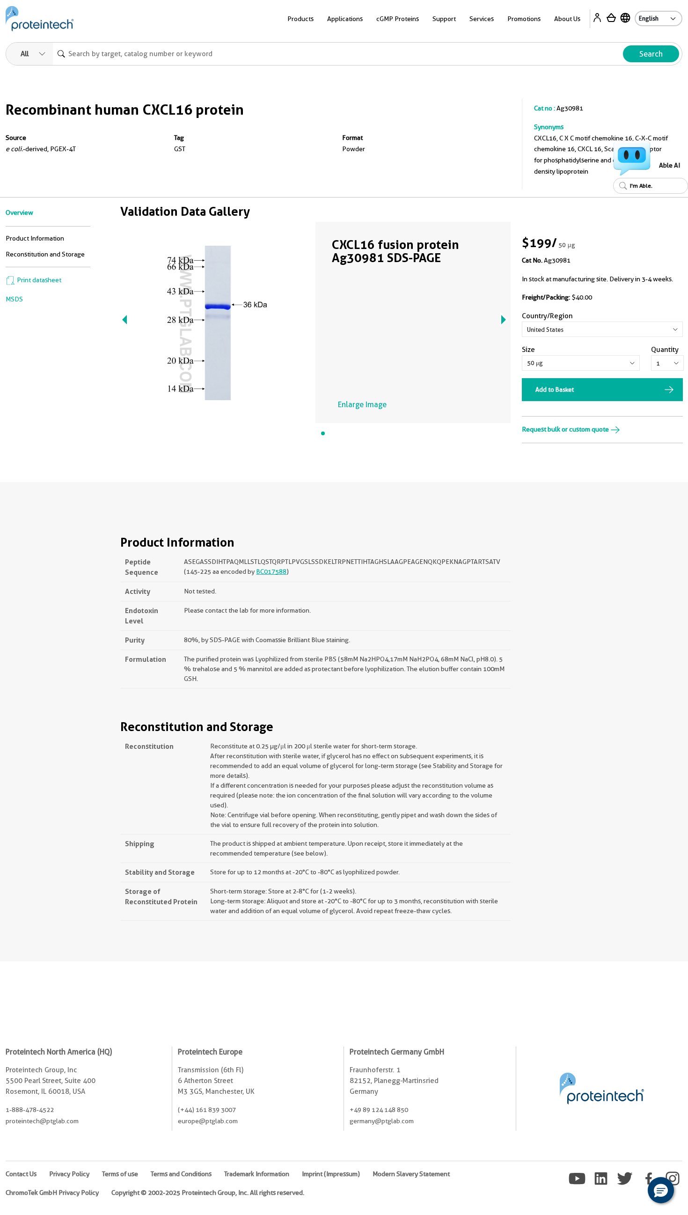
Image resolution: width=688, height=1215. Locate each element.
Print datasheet (38, 280)
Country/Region (547, 316)
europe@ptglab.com (208, 1121)
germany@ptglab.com (382, 1121)
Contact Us (21, 1174)
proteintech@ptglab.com (42, 1121)
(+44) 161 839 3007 (207, 1109)
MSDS (14, 299)
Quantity (665, 349)
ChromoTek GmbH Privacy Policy (52, 1192)
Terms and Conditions (181, 1174)
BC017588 (271, 571)
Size (528, 349)
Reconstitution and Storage (45, 254)
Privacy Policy (69, 1174)
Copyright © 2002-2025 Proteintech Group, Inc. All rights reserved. (207, 1192)
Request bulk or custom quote (566, 429)
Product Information (35, 238)
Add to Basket (554, 389)
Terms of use (120, 1174)
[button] (661, 1190)
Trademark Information (256, 1174)
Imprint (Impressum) (331, 1174)
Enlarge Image (362, 404)
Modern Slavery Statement (411, 1174)
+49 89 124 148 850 (379, 1109)
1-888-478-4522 (30, 1109)
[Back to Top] (632, 1192)
